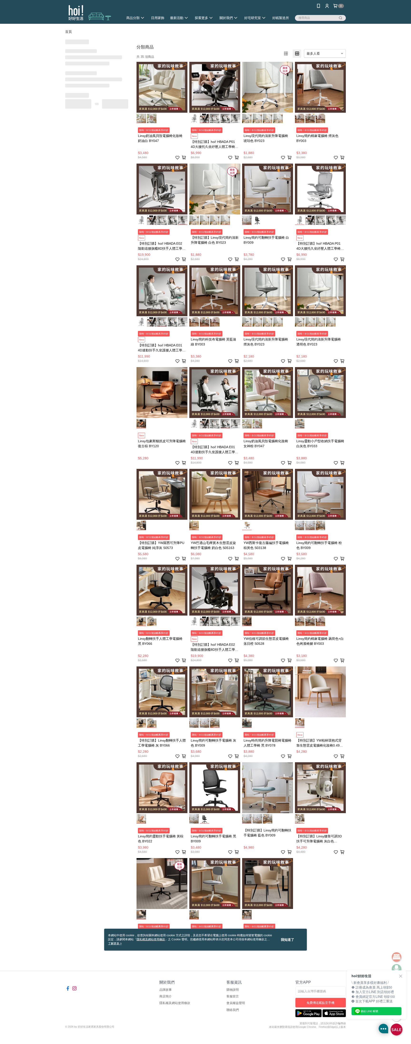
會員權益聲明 (235, 1003)
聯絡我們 (232, 1010)
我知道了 (287, 940)
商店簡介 (165, 996)
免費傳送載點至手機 (320, 1003)
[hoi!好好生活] (91, 12)
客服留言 (232, 996)
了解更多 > (115, 943)
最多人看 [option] (313, 53)
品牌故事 (165, 989)
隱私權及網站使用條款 (174, 1003)
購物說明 (232, 989)
